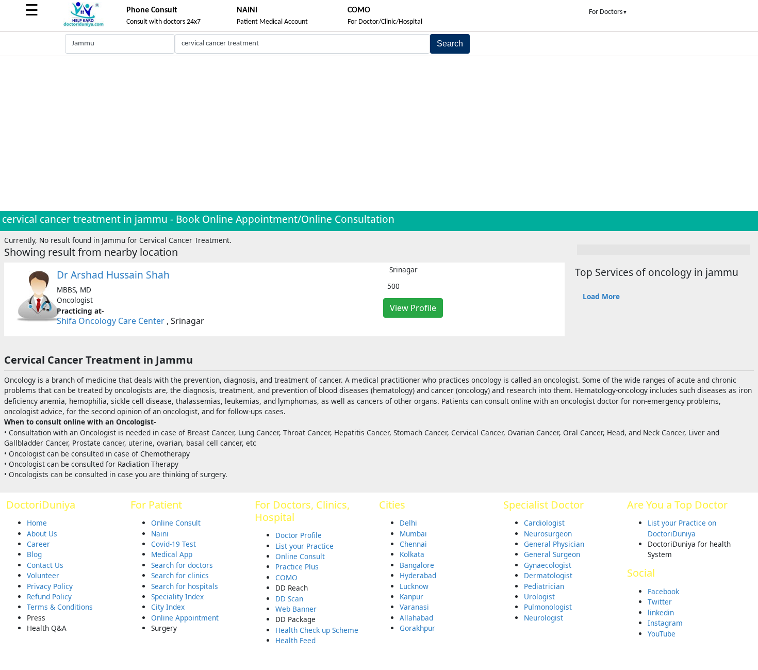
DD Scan (289, 598)
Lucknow (414, 586)
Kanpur (411, 596)
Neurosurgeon (548, 533)
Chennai (413, 544)
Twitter (660, 602)
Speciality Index (177, 596)
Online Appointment (185, 618)
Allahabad (416, 618)
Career (38, 544)
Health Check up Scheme (316, 630)
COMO (286, 577)
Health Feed (295, 640)
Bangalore (417, 565)
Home (37, 523)
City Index (168, 607)
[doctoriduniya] (83, 25)
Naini (160, 533)
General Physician (554, 544)
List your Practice (304, 546)
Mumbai (413, 533)
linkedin (661, 612)
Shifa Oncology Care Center (110, 320)
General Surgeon (552, 554)
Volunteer (43, 575)
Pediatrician (544, 586)
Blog (34, 554)
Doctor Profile (298, 535)
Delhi (408, 523)
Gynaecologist (547, 565)
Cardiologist (544, 523)
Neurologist (543, 618)
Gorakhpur (417, 628)
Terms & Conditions (60, 607)
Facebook (663, 591)
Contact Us (45, 565)
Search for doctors (182, 565)
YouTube (661, 634)
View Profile (413, 308)
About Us (42, 533)
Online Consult (176, 523)
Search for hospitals (184, 586)
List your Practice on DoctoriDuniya (682, 528)
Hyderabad (418, 575)
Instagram (665, 623)
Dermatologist (548, 575)
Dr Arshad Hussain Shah (113, 275)
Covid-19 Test (173, 544)
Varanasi (414, 607)
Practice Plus (297, 566)
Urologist (539, 596)
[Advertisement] (379, 133)
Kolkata (412, 554)
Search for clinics (180, 575)
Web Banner (296, 609)
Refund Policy (49, 596)
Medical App (171, 554)
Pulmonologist (548, 607)
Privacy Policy (50, 586)
